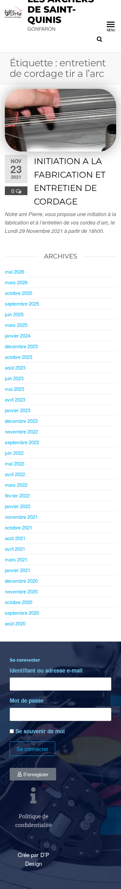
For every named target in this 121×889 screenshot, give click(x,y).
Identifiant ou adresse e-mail (46, 670)
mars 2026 (16, 282)
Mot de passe (27, 700)
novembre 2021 (21, 516)
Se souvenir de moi (40, 731)
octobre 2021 (18, 527)
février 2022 (17, 495)
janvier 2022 (17, 506)
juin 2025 (14, 314)
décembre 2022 (21, 420)
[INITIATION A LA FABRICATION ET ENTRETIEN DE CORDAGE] (60, 119)
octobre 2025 (18, 292)
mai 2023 (14, 388)
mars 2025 (16, 324)
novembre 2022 (21, 431)
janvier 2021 (17, 570)
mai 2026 (14, 271)
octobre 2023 (18, 356)
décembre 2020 (21, 580)
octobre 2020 (18, 602)
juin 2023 (14, 378)
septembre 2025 (22, 303)
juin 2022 (14, 452)
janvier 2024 (17, 335)
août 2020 (15, 623)
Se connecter (32, 749)
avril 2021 (15, 548)
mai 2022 (14, 463)
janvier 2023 (17, 410)
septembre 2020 (22, 612)
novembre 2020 (21, 591)
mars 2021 (16, 559)
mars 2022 (16, 484)
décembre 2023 (21, 346)
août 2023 (15, 367)
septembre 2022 (22, 442)
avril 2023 (15, 399)
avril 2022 (15, 474)
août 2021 (15, 538)
